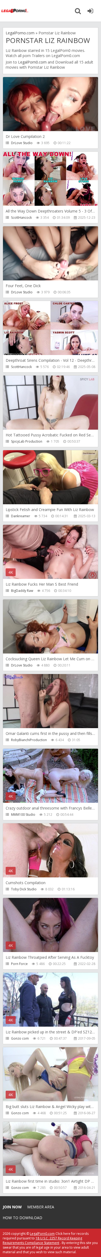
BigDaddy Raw (22, 590)
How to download (22, 1217)
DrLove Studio (22, 143)
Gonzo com (20, 1038)
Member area (40, 1206)
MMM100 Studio (23, 814)
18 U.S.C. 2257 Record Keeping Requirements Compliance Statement (42, 1240)
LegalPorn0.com (32, 62)
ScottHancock (21, 217)
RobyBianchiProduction (29, 740)
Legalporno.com (14, 11)
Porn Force (19, 963)
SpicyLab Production (26, 441)
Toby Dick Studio (24, 889)
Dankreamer (20, 516)
